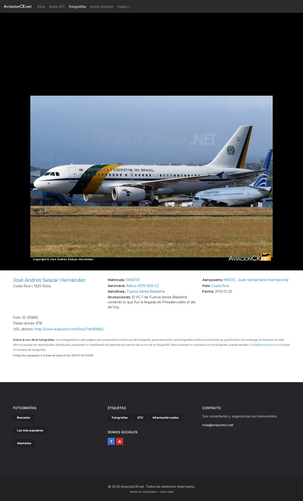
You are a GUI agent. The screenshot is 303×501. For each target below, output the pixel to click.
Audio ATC (57, 6)
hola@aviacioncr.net (264, 344)
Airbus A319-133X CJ (142, 286)
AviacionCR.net (17, 6)
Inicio (42, 6)
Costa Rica (220, 286)
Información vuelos (166, 417)
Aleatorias (24, 443)
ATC (140, 417)
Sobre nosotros (101, 6)
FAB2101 (133, 280)
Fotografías (77, 6)
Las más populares (30, 430)
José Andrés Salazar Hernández (49, 280)
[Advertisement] (151, 48)
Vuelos (122, 6)
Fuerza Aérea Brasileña (146, 291)
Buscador (23, 417)
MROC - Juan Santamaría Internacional (256, 280)
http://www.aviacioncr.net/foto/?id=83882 (69, 329)
